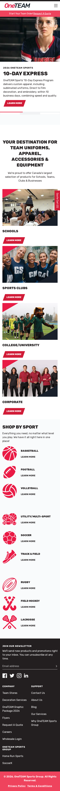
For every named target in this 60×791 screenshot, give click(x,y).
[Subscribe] (55, 666)
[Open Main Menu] (56, 5)
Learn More (14, 103)
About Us (36, 699)
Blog (34, 707)
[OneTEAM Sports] (17, 5)
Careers (7, 731)
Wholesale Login (12, 738)
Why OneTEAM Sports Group (44, 723)
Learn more (28, 457)
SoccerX (7, 763)
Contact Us (38, 692)
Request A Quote (12, 724)
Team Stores (9, 692)
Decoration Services (14, 699)
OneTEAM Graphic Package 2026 (13, 708)
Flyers (6, 717)
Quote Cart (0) (57, 200)
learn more (14, 411)
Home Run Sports (12, 756)
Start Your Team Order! (30, 13)
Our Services (38, 714)
